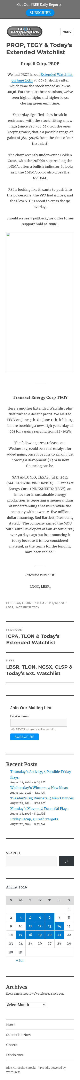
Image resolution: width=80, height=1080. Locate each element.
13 (49, 926)
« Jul (19, 960)
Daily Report (56, 603)
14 (59, 926)
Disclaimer (14, 1055)
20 (49, 935)
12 (40, 926)
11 (30, 926)
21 (59, 935)
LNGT (18, 607)
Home (11, 1025)
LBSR (9, 607)
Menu (67, 31)
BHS (9, 603)
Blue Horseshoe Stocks (21, 1068)
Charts (11, 1045)
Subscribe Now (18, 1035)
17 (20, 935)
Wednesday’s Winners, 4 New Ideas (39, 788)
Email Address (19, 716)
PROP (27, 607)
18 (30, 935)
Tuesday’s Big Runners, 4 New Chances (42, 798)
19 (40, 935)
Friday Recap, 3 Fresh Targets (34, 819)
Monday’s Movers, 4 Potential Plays (39, 809)
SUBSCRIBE (40, 12)
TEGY (35, 607)
